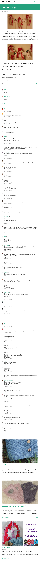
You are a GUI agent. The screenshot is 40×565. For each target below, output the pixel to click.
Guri (5, 266)
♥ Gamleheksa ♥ (6, 96)
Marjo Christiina (6, 216)
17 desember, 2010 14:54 (7, 106)
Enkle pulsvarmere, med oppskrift (14, 506)
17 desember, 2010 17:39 (7, 149)
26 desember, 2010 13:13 (7, 431)
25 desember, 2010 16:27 (7, 377)
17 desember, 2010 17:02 (7, 143)
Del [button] (36, 83)
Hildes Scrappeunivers (7, 394)
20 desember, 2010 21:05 (8, 306)
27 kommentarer (6, 517)
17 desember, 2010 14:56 (7, 111)
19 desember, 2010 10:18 (7, 223)
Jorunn (5, 103)
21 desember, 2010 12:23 (7, 332)
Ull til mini (5, 465)
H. (4, 113)
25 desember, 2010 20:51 (8, 413)
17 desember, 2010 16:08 (7, 128)
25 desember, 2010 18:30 (8, 391)
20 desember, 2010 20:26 (8, 289)
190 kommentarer (6, 558)
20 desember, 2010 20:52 (8, 299)
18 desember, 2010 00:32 (8, 203)
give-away (6, 83)
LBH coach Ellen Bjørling (8, 380)
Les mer (37, 476)
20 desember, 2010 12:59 (8, 276)
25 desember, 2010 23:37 (8, 419)
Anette (5, 308)
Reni (5, 131)
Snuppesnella (6, 361)
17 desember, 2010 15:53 (7, 123)
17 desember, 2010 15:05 (7, 116)
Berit (5, 136)
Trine (5, 367)
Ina (4, 323)
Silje (5, 253)
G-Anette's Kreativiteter (8, 1)
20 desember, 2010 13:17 (7, 282)
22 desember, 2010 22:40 (8, 371)
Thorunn (5, 301)
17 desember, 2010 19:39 (8, 171)
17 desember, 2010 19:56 (7, 176)
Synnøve (5, 211)
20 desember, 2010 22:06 (8, 321)
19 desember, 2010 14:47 (8, 242)
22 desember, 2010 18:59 (8, 364)
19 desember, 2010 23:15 (7, 258)
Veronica (5, 108)
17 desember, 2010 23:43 (8, 198)
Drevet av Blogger (20, 561)
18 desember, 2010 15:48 (7, 208)
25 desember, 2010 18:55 (7, 401)
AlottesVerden (6, 292)
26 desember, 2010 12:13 (7, 424)
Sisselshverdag (6, 245)
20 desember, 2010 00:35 (8, 269)
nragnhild (5, 272)
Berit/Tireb (6, 374)
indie (5, 427)
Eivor (5, 236)
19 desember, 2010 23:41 (8, 263)
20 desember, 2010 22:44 (8, 326)
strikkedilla (6, 160)
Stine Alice (5, 279)
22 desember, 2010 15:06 (8, 358)
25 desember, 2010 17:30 (8, 386)
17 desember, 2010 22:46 (8, 190)
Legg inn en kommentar (5, 433)
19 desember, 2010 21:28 (8, 250)
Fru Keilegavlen (6, 328)
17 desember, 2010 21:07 (7, 183)
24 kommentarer (6, 476)
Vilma (5, 89)
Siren (5, 200)
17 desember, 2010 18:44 (8, 158)
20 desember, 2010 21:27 (8, 313)
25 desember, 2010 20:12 (8, 406)
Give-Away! (6, 547)
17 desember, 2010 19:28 (7, 163)
